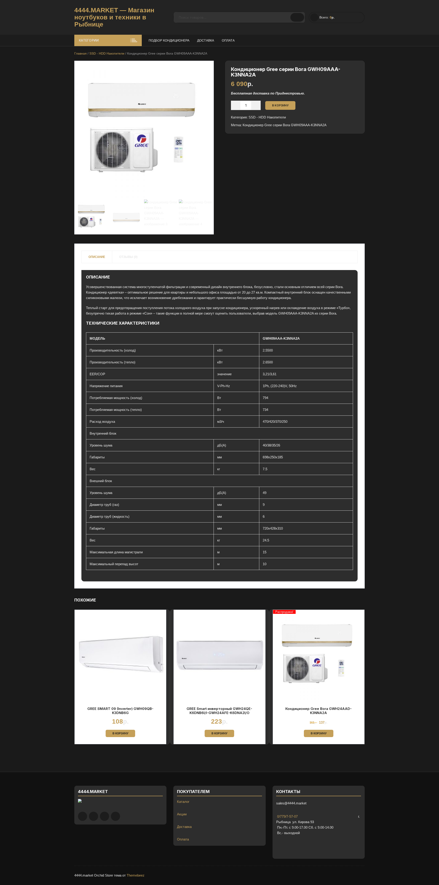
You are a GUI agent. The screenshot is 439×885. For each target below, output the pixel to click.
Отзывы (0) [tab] (128, 257)
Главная (80, 53)
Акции (182, 814)
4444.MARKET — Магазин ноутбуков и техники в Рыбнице (114, 17)
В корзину (280, 105)
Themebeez (136, 875)
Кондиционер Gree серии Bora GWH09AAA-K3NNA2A (285, 125)
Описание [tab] (96, 257)
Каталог (183, 802)
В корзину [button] (120, 733)
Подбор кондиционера (169, 40)
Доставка (205, 40)
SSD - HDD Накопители (106, 53)
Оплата (228, 40)
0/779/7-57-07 (287, 816)
